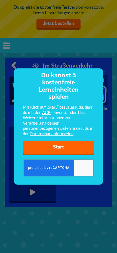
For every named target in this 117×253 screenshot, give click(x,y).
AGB (46, 112)
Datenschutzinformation (51, 133)
